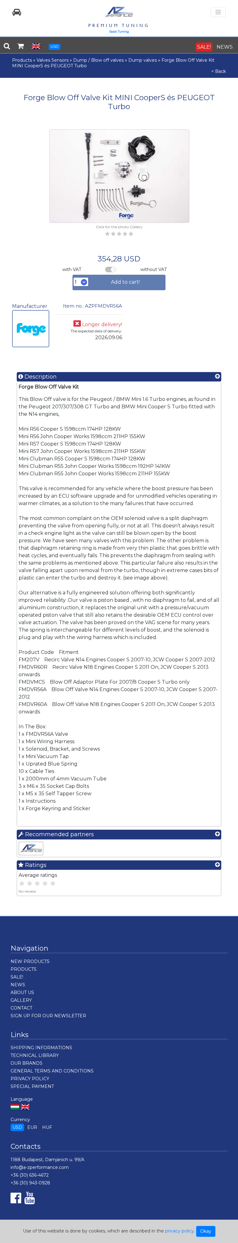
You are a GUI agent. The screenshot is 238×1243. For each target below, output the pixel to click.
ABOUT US (22, 992)
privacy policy (179, 1231)
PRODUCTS (24, 969)
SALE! (204, 47)
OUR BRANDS (26, 1063)
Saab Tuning (119, 31)
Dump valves (142, 60)
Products (22, 60)
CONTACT (21, 1008)
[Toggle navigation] (218, 12)
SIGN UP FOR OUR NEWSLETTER (48, 1016)
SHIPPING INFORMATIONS (41, 1047)
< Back (218, 71)
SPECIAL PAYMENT (32, 1086)
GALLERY (21, 1000)
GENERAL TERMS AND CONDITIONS (52, 1071)
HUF (47, 1127)
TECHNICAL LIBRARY (35, 1055)
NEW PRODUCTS (30, 961)
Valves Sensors (52, 60)
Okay (205, 1231)
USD (55, 46)
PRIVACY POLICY (30, 1078)
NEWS (225, 47)
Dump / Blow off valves (98, 60)
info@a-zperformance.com (40, 1167)
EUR (32, 1127)
